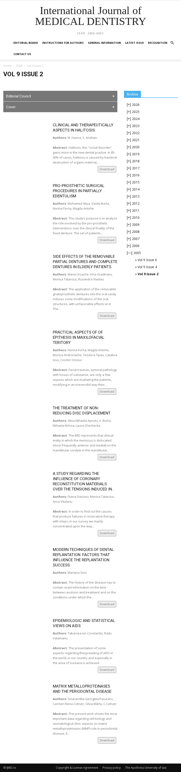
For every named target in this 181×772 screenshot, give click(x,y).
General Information (104, 42)
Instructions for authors (63, 42)
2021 (136, 140)
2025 (136, 111)
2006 (136, 245)
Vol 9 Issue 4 (147, 267)
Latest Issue (134, 42)
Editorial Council (18, 96)
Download (107, 169)
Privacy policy (112, 768)
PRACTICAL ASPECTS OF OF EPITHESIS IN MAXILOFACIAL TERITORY (78, 337)
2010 (136, 217)
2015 (136, 182)
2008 (136, 231)
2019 (136, 154)
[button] (172, 43)
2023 (136, 125)
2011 (136, 210)
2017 (136, 168)
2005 (19, 66)
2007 (136, 238)
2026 (136, 104)
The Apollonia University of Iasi (145, 768)
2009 (136, 224)
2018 (136, 161)
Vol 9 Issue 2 (148, 274)
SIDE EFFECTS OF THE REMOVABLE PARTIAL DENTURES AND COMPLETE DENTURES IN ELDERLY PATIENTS (85, 261)
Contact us (22, 54)
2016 (136, 175)
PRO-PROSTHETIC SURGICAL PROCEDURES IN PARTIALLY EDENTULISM (78, 190)
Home (7, 66)
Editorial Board (25, 42)
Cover (11, 107)
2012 (136, 203)
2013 (136, 196)
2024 (136, 118)
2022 (136, 133)
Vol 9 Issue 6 (147, 260)
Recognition (157, 42)
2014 (136, 189)
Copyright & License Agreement (77, 768)
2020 (136, 147)
